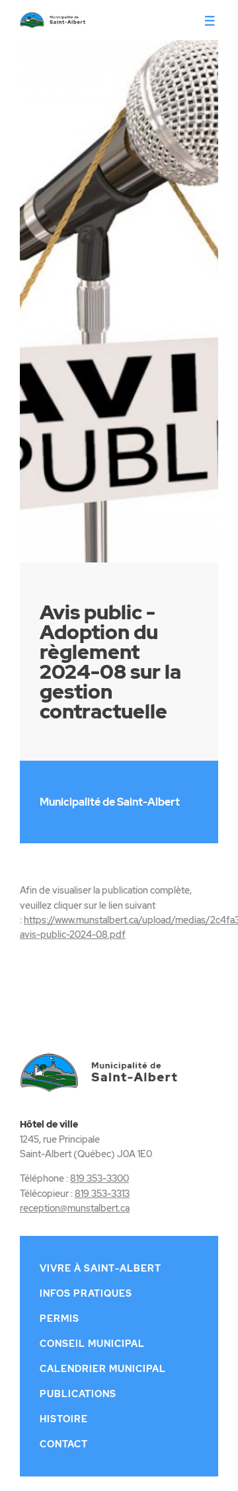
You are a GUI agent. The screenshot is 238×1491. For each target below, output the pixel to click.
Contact (64, 1444)
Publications (78, 1394)
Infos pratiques (86, 1293)
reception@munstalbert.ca (75, 1208)
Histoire (64, 1419)
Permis (59, 1318)
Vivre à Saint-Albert (100, 1268)
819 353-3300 (99, 1178)
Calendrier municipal (103, 1369)
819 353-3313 (102, 1194)
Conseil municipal (92, 1344)
